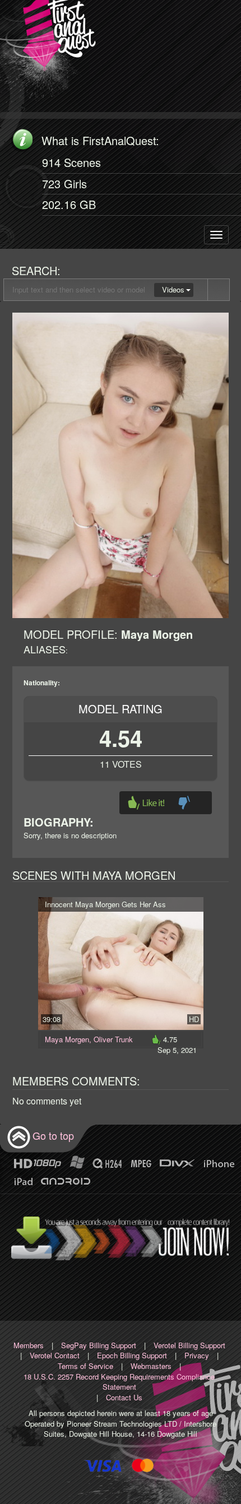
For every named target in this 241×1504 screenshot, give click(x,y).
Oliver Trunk (113, 1039)
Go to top (53, 1135)
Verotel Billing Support (189, 1345)
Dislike (184, 802)
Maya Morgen (67, 1039)
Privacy (196, 1355)
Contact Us (124, 1397)
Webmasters (151, 1366)
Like (146, 802)
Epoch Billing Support (132, 1355)
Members (28, 1345)
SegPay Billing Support (98, 1345)
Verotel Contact (55, 1355)
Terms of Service (85, 1366)
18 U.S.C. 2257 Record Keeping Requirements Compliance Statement (119, 1381)
